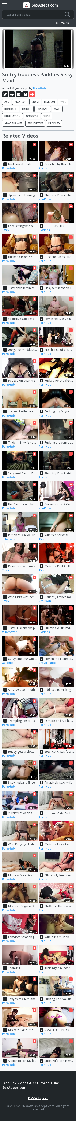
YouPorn (45, 199)
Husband (43, 109)
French (26, 109)
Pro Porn (45, 601)
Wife (63, 102)
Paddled (54, 123)
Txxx (5, 230)
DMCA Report (38, 1098)
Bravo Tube (47, 663)
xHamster (9, 539)
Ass (6, 102)
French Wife (35, 123)
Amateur (20, 102)
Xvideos (44, 230)
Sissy (46, 116)
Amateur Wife (13, 123)
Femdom (49, 102)
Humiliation (12, 116)
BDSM (35, 102)
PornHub (39, 88)
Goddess (32, 116)
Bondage (10, 109)
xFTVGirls (62, 23)
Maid (57, 109)
